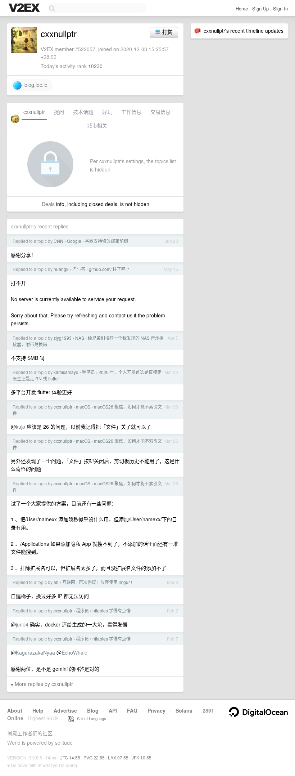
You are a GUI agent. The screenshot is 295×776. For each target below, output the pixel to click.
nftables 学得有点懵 (111, 610)
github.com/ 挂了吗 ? (109, 269)
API (113, 710)
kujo (20, 426)
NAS (79, 338)
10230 (95, 66)
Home (242, 8)
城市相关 (97, 125)
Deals (48, 204)
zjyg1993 (63, 338)
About (14, 710)
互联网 (68, 582)
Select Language (90, 718)
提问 (59, 111)
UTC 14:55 (69, 757)
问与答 (78, 269)
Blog (93, 710)
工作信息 (131, 111)
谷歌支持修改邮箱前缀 (106, 241)
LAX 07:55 (118, 757)
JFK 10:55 (141, 757)
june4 (22, 624)
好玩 (107, 111)
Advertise (65, 710)
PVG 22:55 (94, 757)
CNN (58, 241)
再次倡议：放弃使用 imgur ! (105, 582)
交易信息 (160, 111)
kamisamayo (66, 372)
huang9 (61, 269)
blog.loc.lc (34, 84)
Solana (184, 710)
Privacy (156, 710)
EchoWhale (74, 652)
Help (38, 710)
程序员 (88, 372)
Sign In (280, 8)
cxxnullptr (34, 111)
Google (74, 241)
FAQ (132, 710)
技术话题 (83, 111)
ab (56, 582)
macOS (83, 406)
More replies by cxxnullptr (44, 683)
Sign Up (260, 8)
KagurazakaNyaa (35, 652)
